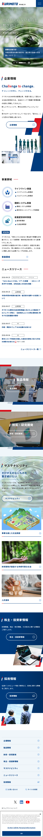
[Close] (40, 814)
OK (21, 833)
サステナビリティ (11, 768)
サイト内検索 (32, 789)
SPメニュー (39, 3)
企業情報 (7, 740)
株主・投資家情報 (11, 761)
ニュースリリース (11, 775)
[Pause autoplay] (29, 62)
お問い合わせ (13, 789)
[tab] (16, 62)
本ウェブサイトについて (10, 808)
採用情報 (7, 782)
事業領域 (6, 256)
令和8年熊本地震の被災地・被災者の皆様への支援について (22, 53)
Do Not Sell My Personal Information (22, 828)
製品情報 (7, 747)
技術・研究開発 (10, 754)
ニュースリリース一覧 (30, 349)
